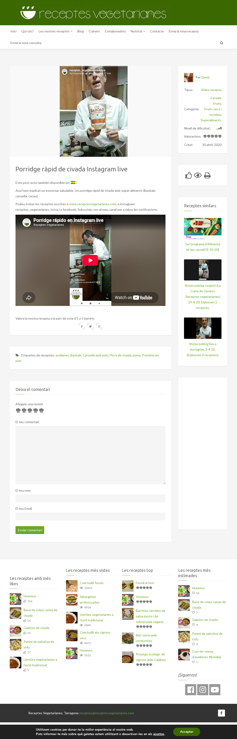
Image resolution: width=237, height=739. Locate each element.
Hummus (30, 596)
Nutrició (137, 31)
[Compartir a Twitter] (90, 326)
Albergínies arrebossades (90, 599)
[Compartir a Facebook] (81, 326)
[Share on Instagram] (99, 326)
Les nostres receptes (54, 31)
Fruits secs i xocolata (212, 111)
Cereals (215, 98)
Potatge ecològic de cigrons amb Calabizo (151, 657)
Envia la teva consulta (25, 43)
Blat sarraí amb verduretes (146, 638)
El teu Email (24, 508)
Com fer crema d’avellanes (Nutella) (206, 654)
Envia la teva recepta (184, 31)
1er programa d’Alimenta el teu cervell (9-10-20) (202, 247)
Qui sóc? (27, 31)
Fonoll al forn (145, 583)
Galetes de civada (36, 628)
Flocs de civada (120, 355)
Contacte (157, 31)
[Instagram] (202, 689)
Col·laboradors (115, 31)
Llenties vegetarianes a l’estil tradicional (40, 662)
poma (136, 355)
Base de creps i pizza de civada (40, 612)
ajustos (158, 734)
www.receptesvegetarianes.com (92, 204)
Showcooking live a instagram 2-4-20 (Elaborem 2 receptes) (202, 349)
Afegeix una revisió (29, 404)
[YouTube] (214, 689)
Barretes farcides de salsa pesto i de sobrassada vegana (150, 616)
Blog (80, 31)
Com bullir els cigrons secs (95, 635)
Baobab (75, 355)
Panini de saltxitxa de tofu (39, 644)
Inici (13, 31)
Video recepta (211, 90)
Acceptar (186, 732)
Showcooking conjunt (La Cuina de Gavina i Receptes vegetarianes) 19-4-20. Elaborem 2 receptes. (203, 296)
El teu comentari (27, 422)
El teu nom (23, 490)
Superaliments (211, 120)
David (205, 77)
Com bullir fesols (92, 583)
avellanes (62, 355)
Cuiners (94, 31)
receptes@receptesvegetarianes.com (106, 713)
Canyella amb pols (95, 355)
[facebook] (190, 689)
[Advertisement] (210, 452)
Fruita (217, 103)
